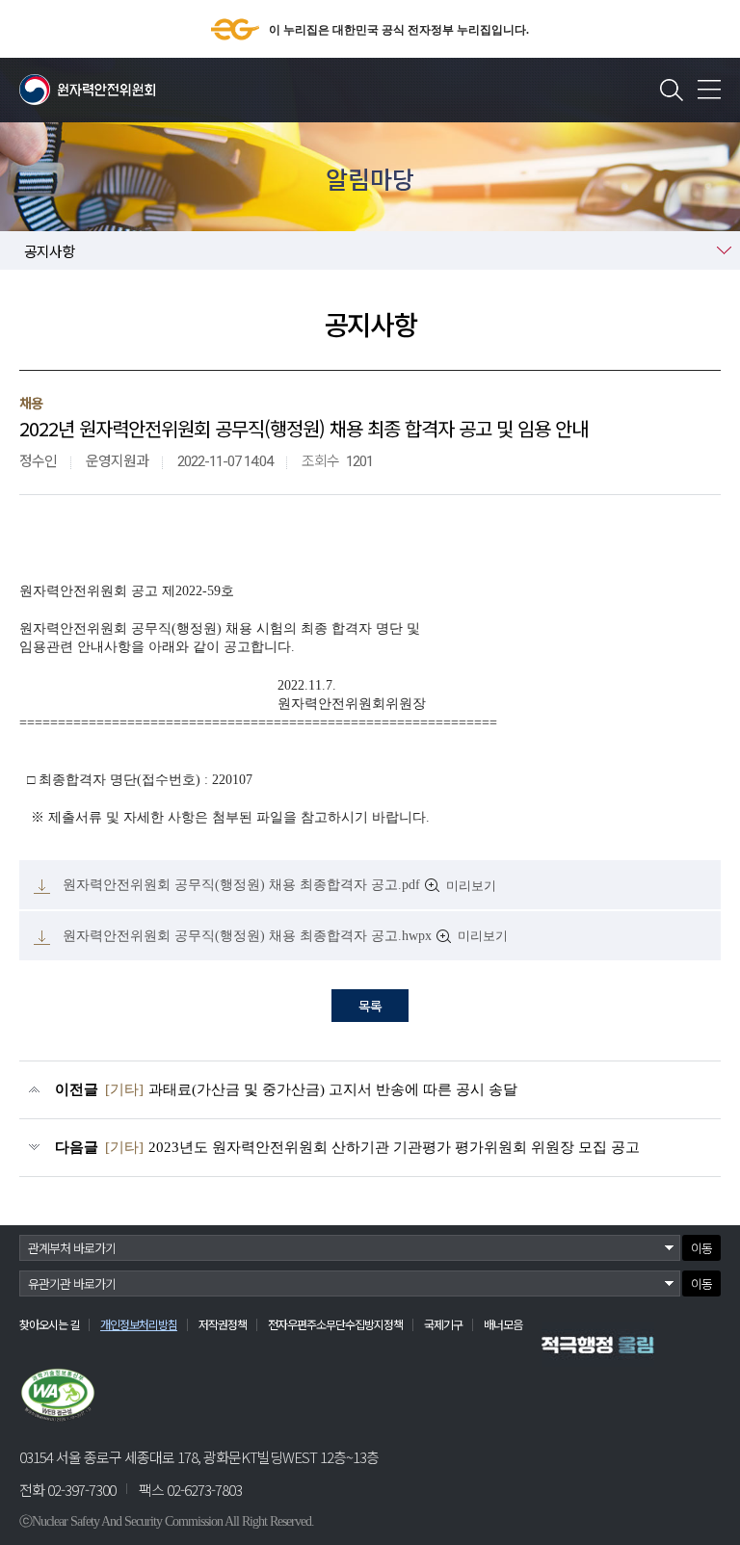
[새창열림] (598, 1344)
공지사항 (49, 251)
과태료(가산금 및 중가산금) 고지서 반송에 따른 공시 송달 (311, 1089)
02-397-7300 (81, 1490)
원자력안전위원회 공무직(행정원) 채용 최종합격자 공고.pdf (241, 884)
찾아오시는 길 (49, 1324)
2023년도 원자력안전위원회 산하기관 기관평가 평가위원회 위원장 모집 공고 (372, 1147)
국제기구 (443, 1324)
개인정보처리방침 (138, 1324)
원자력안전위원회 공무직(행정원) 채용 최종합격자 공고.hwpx (247, 936)
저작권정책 (222, 1324)
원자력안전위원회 (87, 89)
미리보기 (471, 885)
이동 (701, 1248)
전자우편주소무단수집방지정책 (335, 1324)
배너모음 (503, 1324)
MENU (709, 89)
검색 (671, 89)
